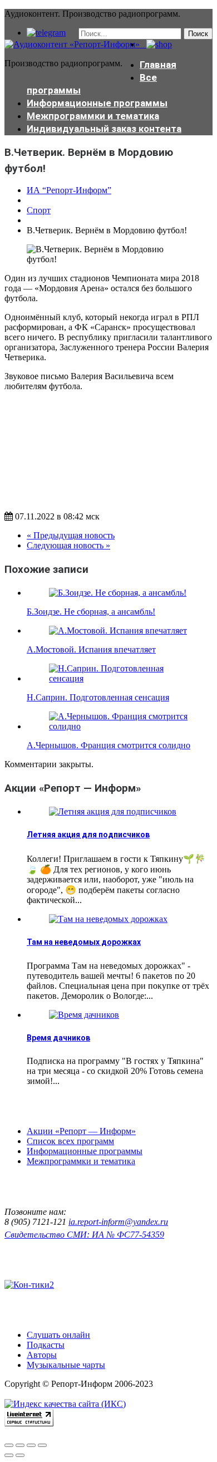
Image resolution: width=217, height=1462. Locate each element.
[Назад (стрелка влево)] (8, 1455)
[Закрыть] (8, 1445)
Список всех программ (70, 1141)
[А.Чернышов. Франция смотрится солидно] (119, 726)
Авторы (42, 1355)
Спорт (39, 210)
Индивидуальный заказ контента (104, 128)
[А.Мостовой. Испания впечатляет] (118, 630)
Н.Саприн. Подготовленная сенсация (98, 697)
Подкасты (46, 1345)
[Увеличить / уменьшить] (42, 1445)
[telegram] (46, 32)
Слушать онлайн (58, 1335)
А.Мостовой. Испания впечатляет (91, 649)
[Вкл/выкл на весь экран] (31, 1445)
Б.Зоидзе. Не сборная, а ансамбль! (91, 611)
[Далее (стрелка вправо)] (20, 1455)
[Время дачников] (84, 1014)
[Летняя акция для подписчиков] (112, 811)
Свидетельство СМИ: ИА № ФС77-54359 (84, 1234)
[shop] (156, 44)
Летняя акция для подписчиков (88, 834)
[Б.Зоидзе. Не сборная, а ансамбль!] (117, 592)
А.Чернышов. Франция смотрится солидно (108, 745)
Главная (158, 64)
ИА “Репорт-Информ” (69, 190)
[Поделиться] (20, 1445)
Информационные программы (97, 103)
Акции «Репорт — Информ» (81, 1131)
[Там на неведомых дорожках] (108, 919)
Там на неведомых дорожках (84, 942)
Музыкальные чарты (66, 1365)
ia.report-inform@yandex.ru (118, 1221)
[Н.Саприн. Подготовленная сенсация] (119, 678)
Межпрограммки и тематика (93, 115)
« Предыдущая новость (71, 535)
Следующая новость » (68, 545)
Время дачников (58, 1037)
